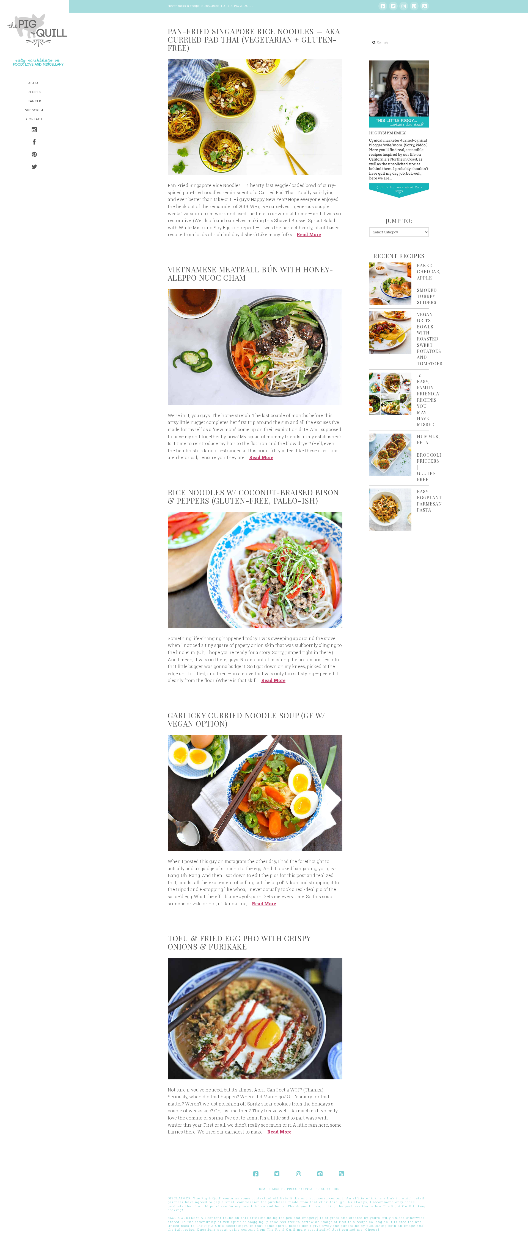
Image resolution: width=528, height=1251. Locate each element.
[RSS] (424, 6)
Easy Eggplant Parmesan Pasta (429, 500)
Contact (309, 1189)
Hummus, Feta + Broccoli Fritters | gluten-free (429, 458)
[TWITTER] (34, 167)
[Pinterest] (414, 6)
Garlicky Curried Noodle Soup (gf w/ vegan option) (246, 719)
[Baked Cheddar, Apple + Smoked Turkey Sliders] (390, 284)
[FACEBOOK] (34, 142)
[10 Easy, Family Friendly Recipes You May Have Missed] (390, 393)
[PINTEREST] (34, 155)
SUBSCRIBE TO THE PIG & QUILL (228, 6)
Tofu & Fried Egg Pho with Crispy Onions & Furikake (239, 942)
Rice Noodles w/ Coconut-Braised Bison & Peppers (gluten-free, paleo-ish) (253, 496)
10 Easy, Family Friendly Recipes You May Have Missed (428, 399)
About (277, 1189)
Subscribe (330, 1189)
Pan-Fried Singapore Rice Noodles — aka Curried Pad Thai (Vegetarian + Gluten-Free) (254, 39)
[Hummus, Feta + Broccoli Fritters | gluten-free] (390, 455)
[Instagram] (403, 6)
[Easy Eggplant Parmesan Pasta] (390, 509)
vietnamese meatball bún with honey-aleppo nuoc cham (251, 273)
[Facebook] (382, 6)
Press (292, 1189)
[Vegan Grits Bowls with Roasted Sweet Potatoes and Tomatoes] (390, 332)
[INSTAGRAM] (34, 130)
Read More (309, 234)
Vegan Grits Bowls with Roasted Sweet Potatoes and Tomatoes (429, 338)
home (263, 1189)
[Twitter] (393, 6)
